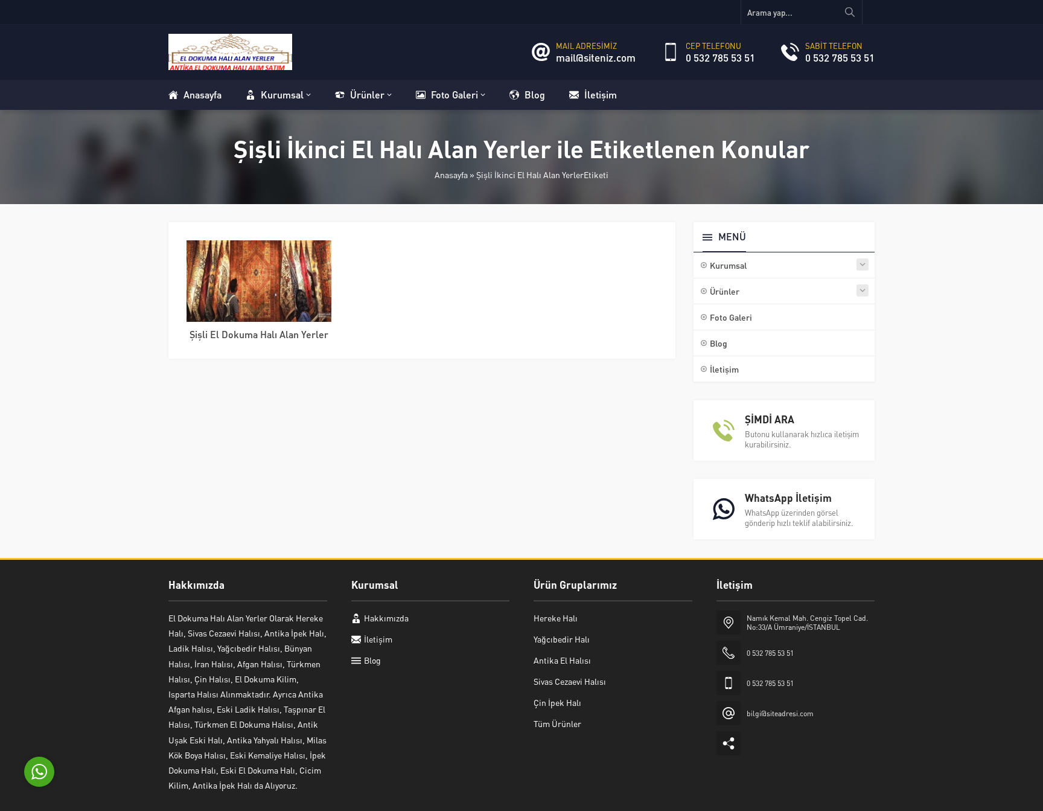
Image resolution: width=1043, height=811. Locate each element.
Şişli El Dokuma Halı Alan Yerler (259, 334)
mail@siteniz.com (596, 57)
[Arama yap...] (850, 12)
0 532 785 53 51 (720, 57)
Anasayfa (451, 174)
